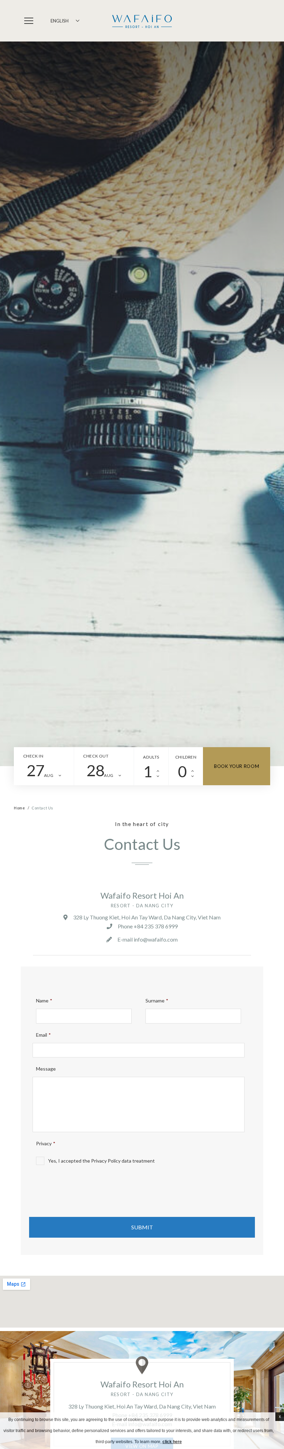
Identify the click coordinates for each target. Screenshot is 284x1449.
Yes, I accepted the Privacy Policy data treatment (101, 1161)
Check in (33, 756)
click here (172, 1441)
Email (43, 1035)
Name (44, 1000)
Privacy (45, 1143)
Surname (156, 1000)
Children (186, 757)
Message (46, 1069)
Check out (95, 756)
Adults (151, 757)
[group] (142, 404)
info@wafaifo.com (156, 939)
